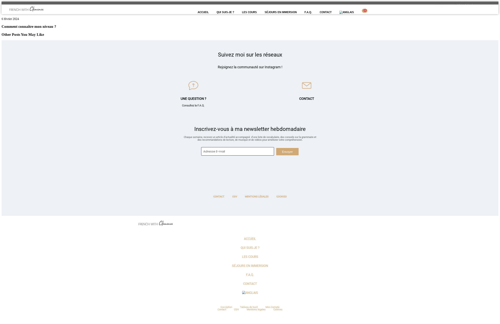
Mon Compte (487, 5)
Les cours (249, 12)
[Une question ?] (193, 85)
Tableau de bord (464, 5)
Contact (326, 12)
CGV (234, 196)
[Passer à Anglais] (347, 12)
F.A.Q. (308, 12)
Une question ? (193, 99)
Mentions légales (257, 196)
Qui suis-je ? (225, 12)
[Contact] (307, 85)
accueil (203, 12)
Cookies (281, 196)
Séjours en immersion (281, 12)
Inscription (441, 5)
